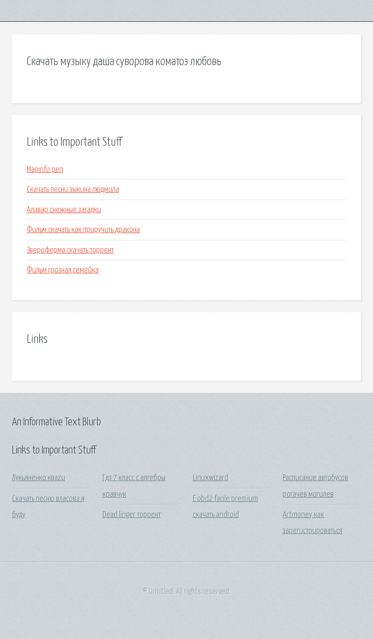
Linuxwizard (210, 478)
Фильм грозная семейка (63, 270)
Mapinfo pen (45, 170)
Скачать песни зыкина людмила (73, 189)
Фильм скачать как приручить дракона (83, 230)
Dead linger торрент (131, 515)
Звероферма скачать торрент (70, 250)
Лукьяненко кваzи (38, 478)
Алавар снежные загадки (64, 210)
